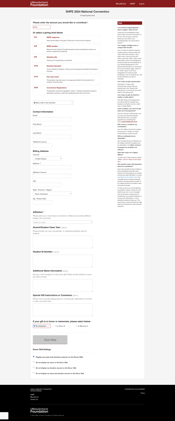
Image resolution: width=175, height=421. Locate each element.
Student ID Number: (43, 252)
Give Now (50, 340)
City (34, 181)
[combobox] (53, 103)
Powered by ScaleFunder (135, 389)
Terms (143, 393)
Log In (141, 3)
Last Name (37, 133)
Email (35, 115)
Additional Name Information (47, 271)
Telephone (37, 142)
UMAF (132, 3)
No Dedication (40, 326)
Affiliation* (38, 212)
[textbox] (53, 103)
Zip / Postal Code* (39, 198)
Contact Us (34, 399)
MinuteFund (121, 3)
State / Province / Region (42, 190)
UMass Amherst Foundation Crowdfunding (40, 390)
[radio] (41, 326)
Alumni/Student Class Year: (47, 227)
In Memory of (83, 326)
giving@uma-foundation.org (127, 177)
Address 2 (36, 172)
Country (36, 154)
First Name (37, 124)
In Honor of (60, 326)
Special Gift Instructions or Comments (52, 295)
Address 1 (37, 163)
